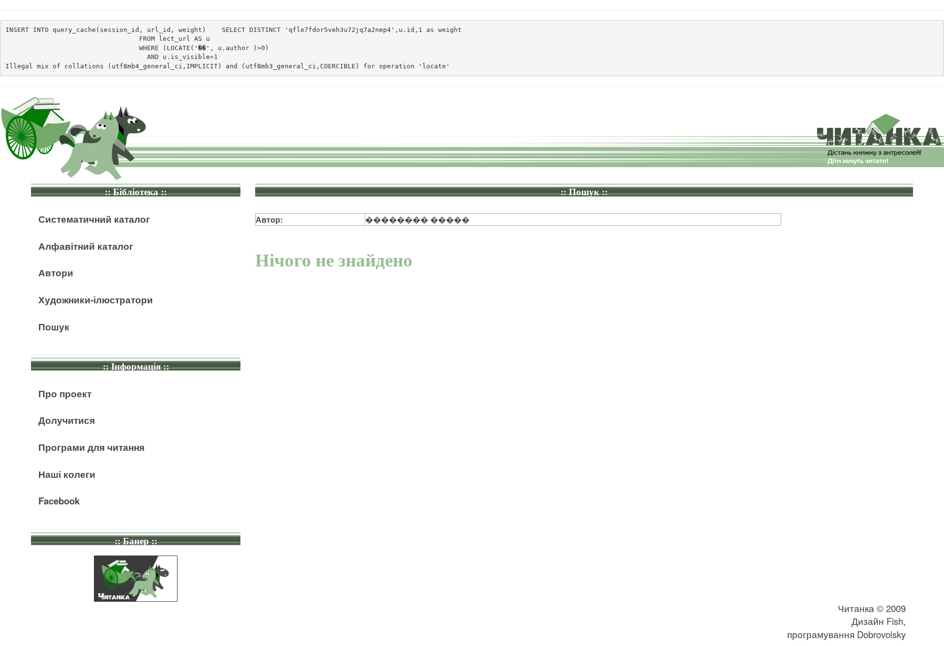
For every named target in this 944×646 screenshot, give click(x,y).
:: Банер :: (136, 541)
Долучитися (66, 420)
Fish (894, 621)
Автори (55, 272)
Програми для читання (91, 447)
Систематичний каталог (94, 219)
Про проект (64, 393)
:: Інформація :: (136, 366)
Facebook (59, 500)
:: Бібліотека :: (136, 192)
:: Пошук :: (584, 192)
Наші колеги (66, 474)
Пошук (53, 326)
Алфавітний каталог (85, 246)
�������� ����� (417, 219)
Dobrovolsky (881, 634)
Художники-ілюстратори (95, 299)
